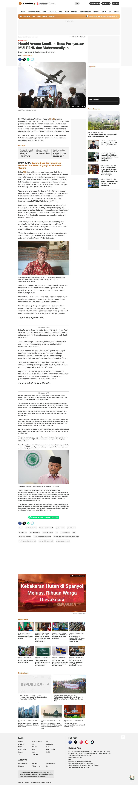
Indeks (116, 12)
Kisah (33, 16)
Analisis (34, 747)
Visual (34, 752)
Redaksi (34, 763)
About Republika (23, 763)
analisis (74, 12)
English (48, 752)
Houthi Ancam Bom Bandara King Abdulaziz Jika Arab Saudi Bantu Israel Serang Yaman (59, 153)
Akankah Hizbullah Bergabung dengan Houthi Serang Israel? (43, 151)
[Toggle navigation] (20, 3)
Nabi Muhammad (25, 16)
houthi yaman (22, 532)
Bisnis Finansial (85, 12)
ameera (22, 12)
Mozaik (44, 16)
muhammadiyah (65, 532)
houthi (21, 527)
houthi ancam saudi (31, 527)
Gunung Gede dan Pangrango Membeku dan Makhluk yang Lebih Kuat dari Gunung (40, 165)
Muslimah (51, 16)
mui (57, 532)
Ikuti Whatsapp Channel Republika (44, 517)
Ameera (20, 741)
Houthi (52, 119)
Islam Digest (26, 37)
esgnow (96, 12)
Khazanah (21, 744)
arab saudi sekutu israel (62, 541)
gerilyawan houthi (34, 532)
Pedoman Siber (50, 763)
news (67, 12)
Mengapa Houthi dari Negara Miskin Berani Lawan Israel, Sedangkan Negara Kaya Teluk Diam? (26, 153)
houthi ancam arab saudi (46, 527)
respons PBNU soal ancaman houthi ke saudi (66, 536)
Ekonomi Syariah (34, 12)
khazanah (52, 12)
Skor (47, 741)
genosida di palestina (25, 536)
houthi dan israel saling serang (42, 536)
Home (20, 37)
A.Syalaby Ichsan (26, 55)
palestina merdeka (48, 532)
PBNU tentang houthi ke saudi (27, 541)
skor (44, 12)
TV (110, 12)
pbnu (73, 532)
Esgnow (20, 752)
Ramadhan (35, 754)
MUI (25, 172)
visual (104, 12)
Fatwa (39, 16)
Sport (47, 747)
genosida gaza (71, 527)
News (20, 747)
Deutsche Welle (95, 3)
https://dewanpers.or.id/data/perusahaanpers (33, 776)
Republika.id (106, 3)
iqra (60, 12)
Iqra (33, 744)
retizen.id (116, 3)
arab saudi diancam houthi (46, 541)
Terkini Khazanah (94, 109)
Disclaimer (21, 766)
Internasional (22, 749)
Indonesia (34, 37)
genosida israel (60, 527)
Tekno (34, 749)
